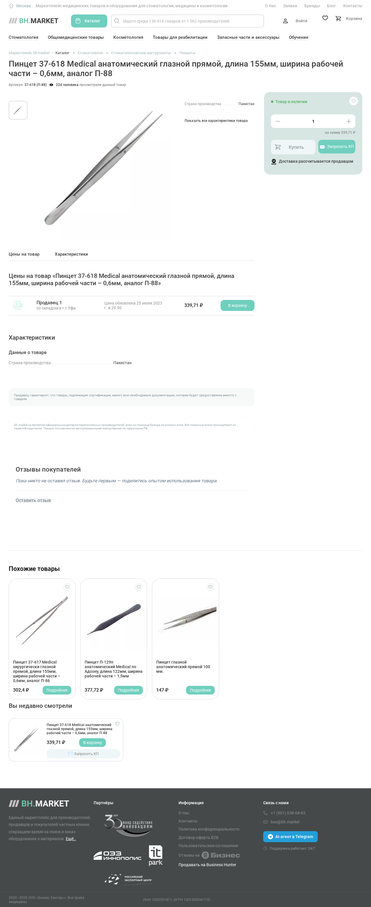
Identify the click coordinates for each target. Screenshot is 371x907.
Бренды (312, 5)
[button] (43, 163)
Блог (331, 5)
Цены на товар (24, 254)
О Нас (270, 5)
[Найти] (117, 21)
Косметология (128, 37)
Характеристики (71, 254)
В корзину (92, 742)
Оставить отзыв (33, 500)
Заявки (290, 5)
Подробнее (57, 690)
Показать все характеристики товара (216, 121)
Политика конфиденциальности (209, 829)
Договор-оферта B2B (199, 837)
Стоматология (23, 37)
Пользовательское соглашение (208, 845)
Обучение (298, 37)
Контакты (352, 5)
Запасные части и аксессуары (248, 37)
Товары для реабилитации (180, 37)
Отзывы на (189, 855)
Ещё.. (71, 838)
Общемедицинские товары (76, 37)
